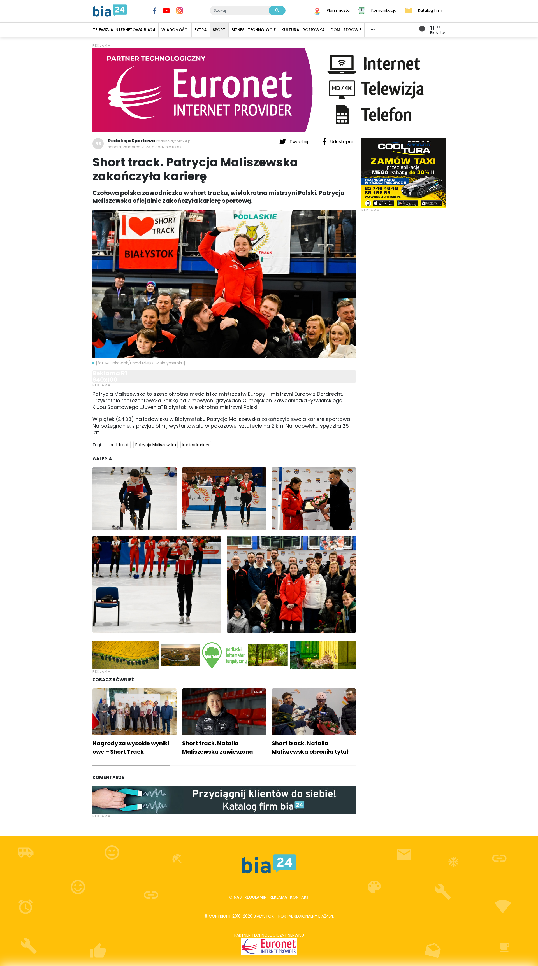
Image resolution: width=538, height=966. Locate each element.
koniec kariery (195, 445)
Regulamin (255, 897)
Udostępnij (341, 141)
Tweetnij (298, 141)
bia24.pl (326, 916)
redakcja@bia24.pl (173, 141)
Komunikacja (383, 10)
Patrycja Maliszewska (155, 445)
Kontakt (299, 897)
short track (118, 445)
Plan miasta (338, 10)
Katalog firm (430, 10)
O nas (235, 897)
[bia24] (109, 10)
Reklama (278, 897)
